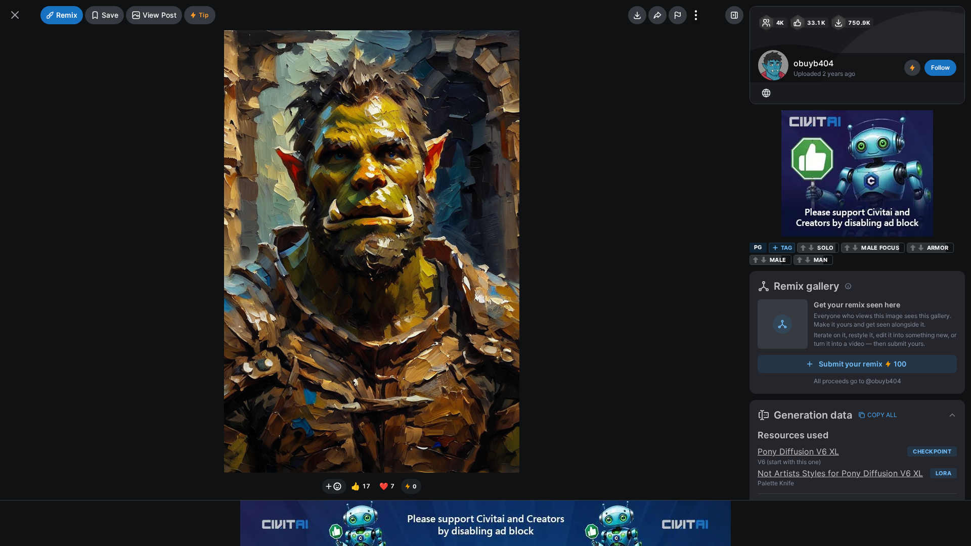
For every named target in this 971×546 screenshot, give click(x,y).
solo (825, 247)
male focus (880, 247)
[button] (857, 415)
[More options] (696, 15)
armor (937, 247)
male (778, 259)
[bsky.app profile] (766, 93)
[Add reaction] (334, 486)
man (820, 259)
